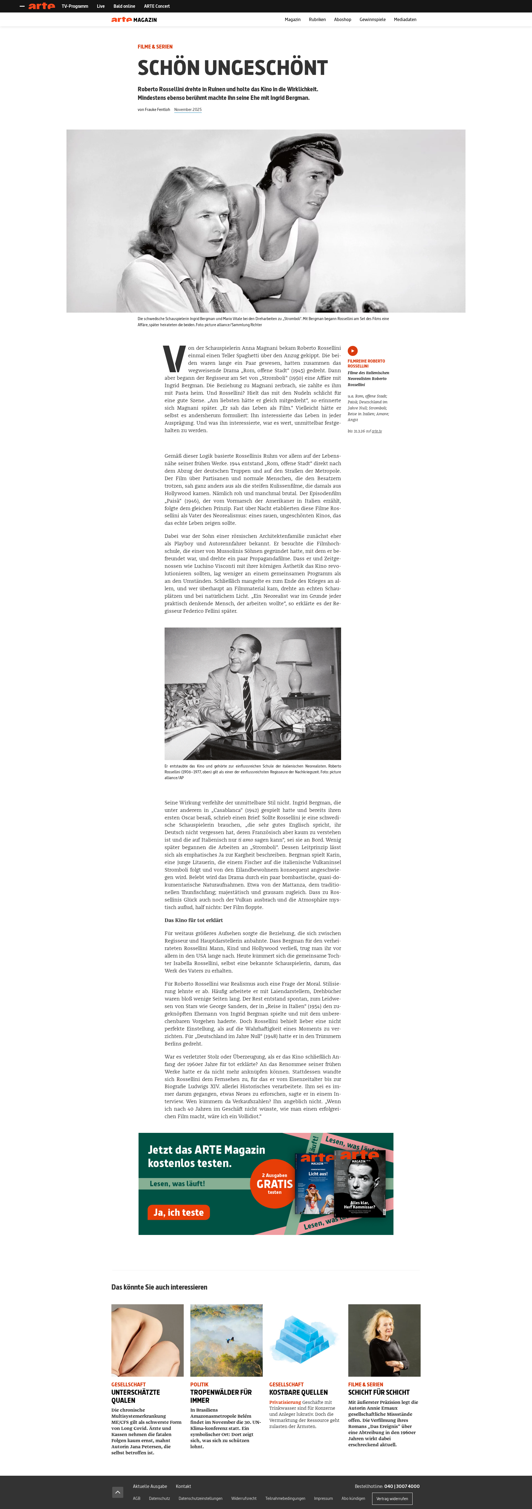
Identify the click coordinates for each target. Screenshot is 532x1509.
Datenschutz (159, 1498)
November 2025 (188, 109)
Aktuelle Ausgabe (150, 1486)
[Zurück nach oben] (117, 1492)
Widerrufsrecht (244, 1498)
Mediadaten (405, 19)
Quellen (298, 1392)
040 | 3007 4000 (402, 1486)
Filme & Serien (155, 46)
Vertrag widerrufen (392, 1499)
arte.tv (377, 431)
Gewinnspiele (373, 19)
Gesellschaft (128, 1384)
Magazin (293, 19)
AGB (136, 1498)
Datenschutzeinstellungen (200, 1498)
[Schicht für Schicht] (384, 1340)
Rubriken (317, 19)
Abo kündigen (353, 1498)
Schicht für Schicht (379, 1392)
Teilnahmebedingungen (285, 1498)
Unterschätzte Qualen (135, 1396)
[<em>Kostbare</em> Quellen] (305, 1340)
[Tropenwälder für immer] (226, 1340)
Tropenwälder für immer (221, 1396)
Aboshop (342, 19)
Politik (199, 1384)
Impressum (323, 1498)
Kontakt (183, 1486)
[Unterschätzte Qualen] (147, 1340)
